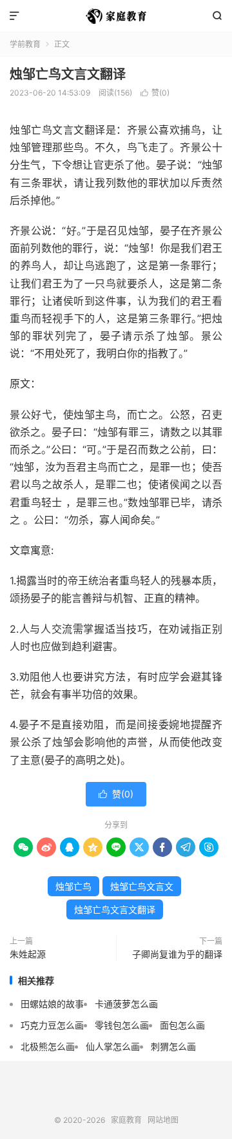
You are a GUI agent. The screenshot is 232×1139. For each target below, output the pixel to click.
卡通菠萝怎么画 (126, 1003)
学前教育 (25, 44)
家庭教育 (116, 16)
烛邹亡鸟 (73, 886)
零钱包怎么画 (122, 1025)
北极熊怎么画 (48, 1046)
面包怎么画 (182, 1025)
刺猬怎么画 (173, 1046)
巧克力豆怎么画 (52, 1025)
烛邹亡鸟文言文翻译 (68, 74)
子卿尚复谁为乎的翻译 (177, 954)
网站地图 (163, 1120)
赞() (154, 92)
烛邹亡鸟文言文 (141, 886)
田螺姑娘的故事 (52, 1003)
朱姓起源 (28, 954)
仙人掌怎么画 (113, 1046)
